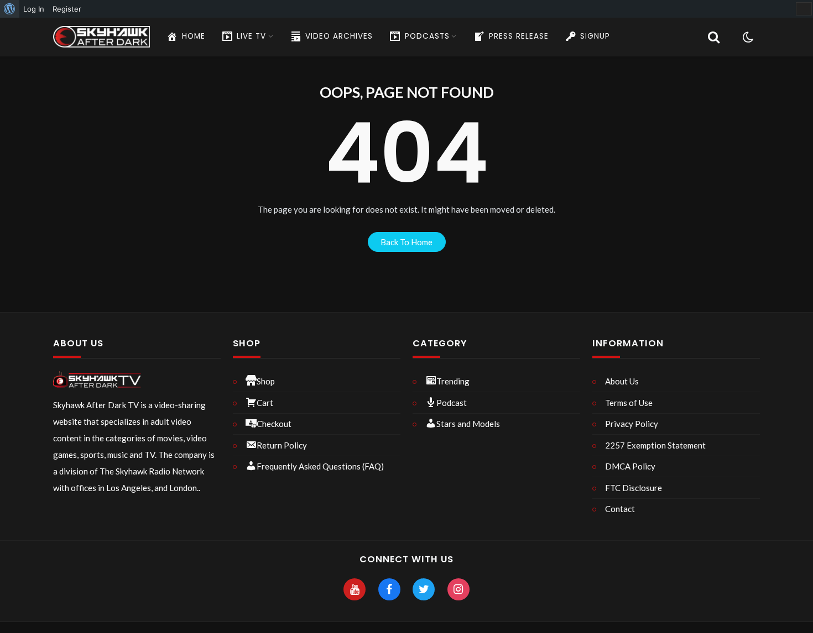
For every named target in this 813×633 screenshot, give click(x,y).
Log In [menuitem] (33, 8)
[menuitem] (9, 9)
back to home (406, 242)
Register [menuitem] (67, 8)
